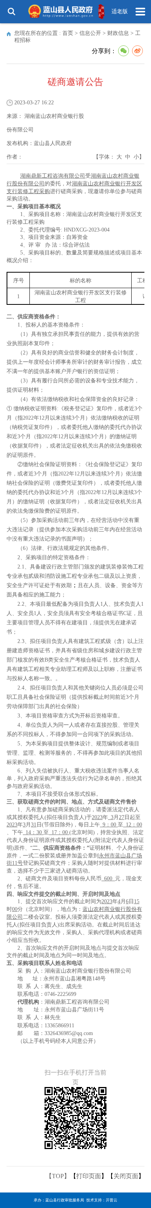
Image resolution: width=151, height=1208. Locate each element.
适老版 (120, 11)
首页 (67, 33)
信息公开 (90, 33)
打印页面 (88, 1176)
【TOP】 (58, 1176)
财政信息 (118, 33)
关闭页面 (125, 1176)
